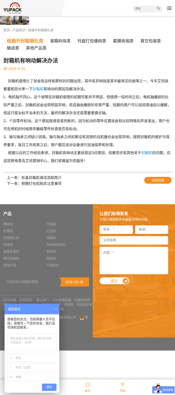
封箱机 (38, 89)
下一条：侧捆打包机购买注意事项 (34, 184)
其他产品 (9, 265)
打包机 (51, 231)
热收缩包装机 (56, 245)
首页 (6, 30)
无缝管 (69, 304)
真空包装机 (11, 258)
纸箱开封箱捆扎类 (41, 30)
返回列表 (158, 180)
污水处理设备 (61, 300)
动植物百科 (82, 300)
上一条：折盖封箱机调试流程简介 (34, 178)
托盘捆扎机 (11, 238)
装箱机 (51, 238)
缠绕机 (8, 224)
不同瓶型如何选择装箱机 (23, 282)
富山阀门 (42, 300)
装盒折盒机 (11, 251)
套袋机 (51, 251)
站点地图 (9, 300)
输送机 (51, 258)
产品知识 (19, 30)
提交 (114, 281)
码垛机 (8, 245)
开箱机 (51, 224)
